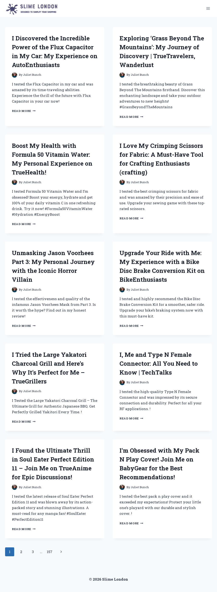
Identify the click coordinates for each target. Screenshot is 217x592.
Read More (24, 111)
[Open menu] (208, 8)
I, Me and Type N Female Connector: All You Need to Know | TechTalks (159, 363)
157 (49, 551)
